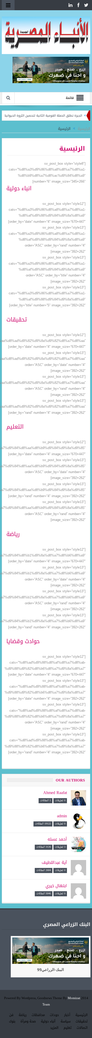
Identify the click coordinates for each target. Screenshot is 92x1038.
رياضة (23, 1015)
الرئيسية (81, 1015)
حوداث (54, 1015)
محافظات (38, 1015)
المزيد (54, 1027)
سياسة (66, 1021)
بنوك (12, 1021)
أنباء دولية (48, 1021)
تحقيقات (82, 1021)
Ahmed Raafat (55, 793)
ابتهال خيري (56, 886)
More (82, 197)
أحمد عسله (57, 839)
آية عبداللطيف (54, 862)
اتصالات (82, 1027)
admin (62, 816)
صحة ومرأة (28, 1021)
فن (11, 1015)
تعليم (68, 1027)
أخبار (67, 1015)
